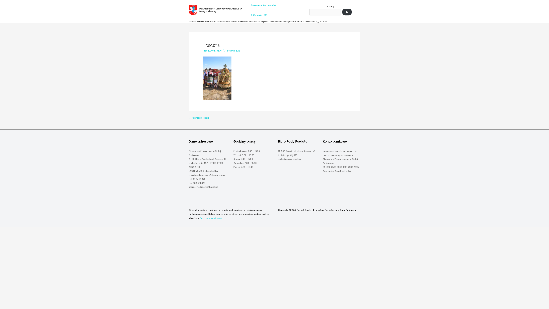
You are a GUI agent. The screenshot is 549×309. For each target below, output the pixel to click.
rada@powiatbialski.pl (289, 159)
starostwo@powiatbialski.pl (203, 186)
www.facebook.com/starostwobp (207, 175)
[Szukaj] (347, 12)
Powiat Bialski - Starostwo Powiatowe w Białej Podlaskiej (220, 10)
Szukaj (330, 6)
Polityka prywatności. (211, 217)
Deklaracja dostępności (263, 4)
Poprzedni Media (199, 117)
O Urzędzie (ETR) (259, 14)
